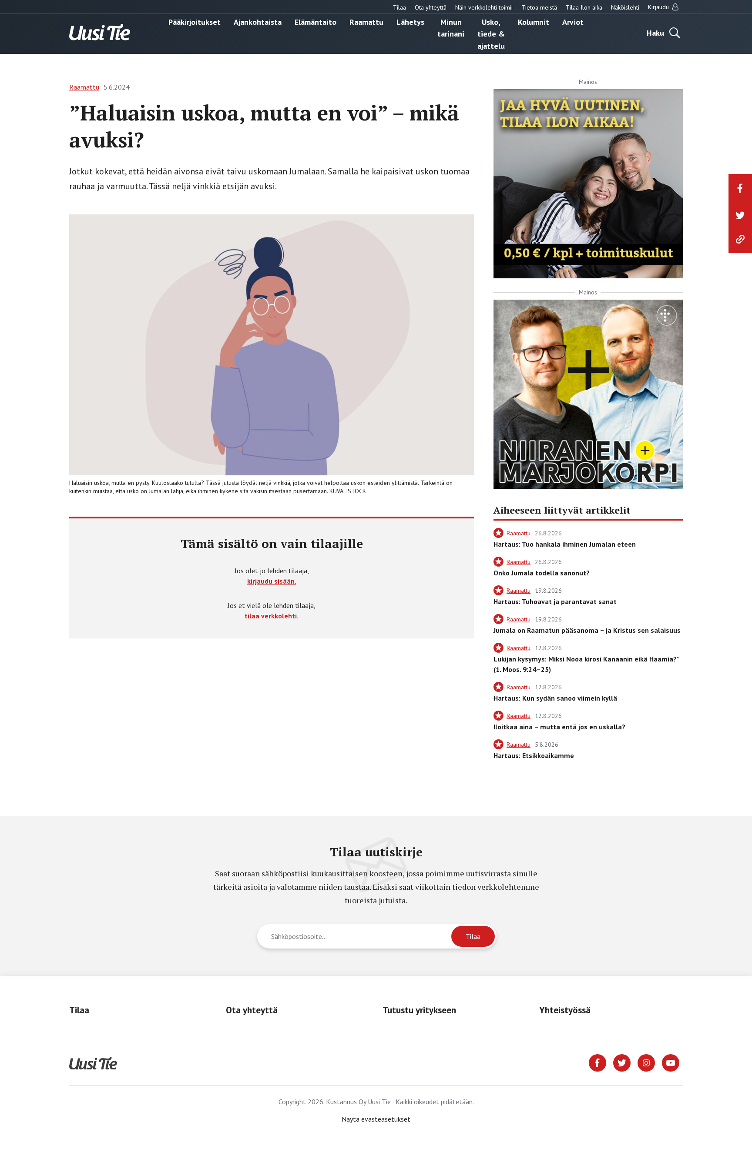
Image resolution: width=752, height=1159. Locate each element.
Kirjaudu (659, 7)
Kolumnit (533, 22)
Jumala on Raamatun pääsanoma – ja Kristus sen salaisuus (587, 630)
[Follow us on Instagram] (646, 1062)
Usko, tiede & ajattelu (491, 33)
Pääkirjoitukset (194, 22)
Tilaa (399, 7)
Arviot (573, 22)
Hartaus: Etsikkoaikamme (534, 755)
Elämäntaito (315, 22)
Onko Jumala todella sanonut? (542, 572)
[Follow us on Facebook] (597, 1062)
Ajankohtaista (258, 22)
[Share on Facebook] (740, 188)
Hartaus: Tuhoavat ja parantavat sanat (555, 601)
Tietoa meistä (539, 7)
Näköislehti (625, 7)
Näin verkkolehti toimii (484, 7)
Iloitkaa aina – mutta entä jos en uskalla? (559, 726)
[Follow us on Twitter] (622, 1062)
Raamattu (366, 22)
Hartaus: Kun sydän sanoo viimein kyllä (555, 698)
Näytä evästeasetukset (376, 1119)
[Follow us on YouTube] (670, 1062)
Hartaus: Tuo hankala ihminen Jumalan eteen (565, 544)
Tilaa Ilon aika (584, 7)
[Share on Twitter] (740, 215)
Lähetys (410, 22)
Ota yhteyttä (430, 7)
